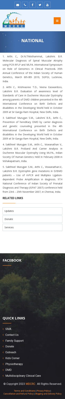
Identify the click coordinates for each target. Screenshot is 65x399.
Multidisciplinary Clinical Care (23, 375)
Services (9, 227)
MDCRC (30, 384)
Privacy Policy (43, 391)
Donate (9, 219)
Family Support (14, 340)
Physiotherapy (14, 364)
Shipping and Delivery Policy (48, 394)
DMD (8, 370)
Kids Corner (12, 358)
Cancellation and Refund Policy (18, 394)
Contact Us (12, 334)
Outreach (10, 352)
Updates (9, 211)
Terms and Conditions (24, 391)
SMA (8, 329)
